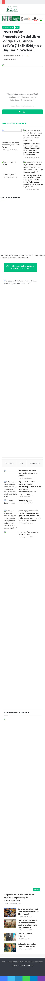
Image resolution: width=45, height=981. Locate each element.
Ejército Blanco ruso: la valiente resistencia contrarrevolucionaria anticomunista (27, 924)
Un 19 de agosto (8, 174)
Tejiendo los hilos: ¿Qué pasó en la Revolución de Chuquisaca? (28, 911)
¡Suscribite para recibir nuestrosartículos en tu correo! (20, 267)
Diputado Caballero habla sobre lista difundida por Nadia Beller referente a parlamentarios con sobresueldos (31, 149)
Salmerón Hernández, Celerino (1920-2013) (27, 945)
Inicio (17, 27)
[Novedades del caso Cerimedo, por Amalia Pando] (12, 134)
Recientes (9, 463)
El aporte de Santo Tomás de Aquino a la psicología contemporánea (19, 897)
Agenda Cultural (8, 27)
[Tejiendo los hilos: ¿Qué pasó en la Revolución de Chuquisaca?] (10, 912)
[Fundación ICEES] (15, 9)
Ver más (22, 112)
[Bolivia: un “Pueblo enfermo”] (10, 937)
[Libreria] (22, 18)
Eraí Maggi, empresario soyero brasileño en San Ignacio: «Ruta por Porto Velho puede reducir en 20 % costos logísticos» (33, 181)
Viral (21, 463)
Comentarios (35, 463)
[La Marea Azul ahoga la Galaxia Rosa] (10, 618)
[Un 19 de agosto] (12, 166)
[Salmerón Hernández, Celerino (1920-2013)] (10, 947)
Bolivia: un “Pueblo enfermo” (26, 935)
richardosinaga (28, 965)
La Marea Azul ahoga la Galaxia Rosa (28, 533)
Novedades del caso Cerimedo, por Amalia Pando (11, 144)
